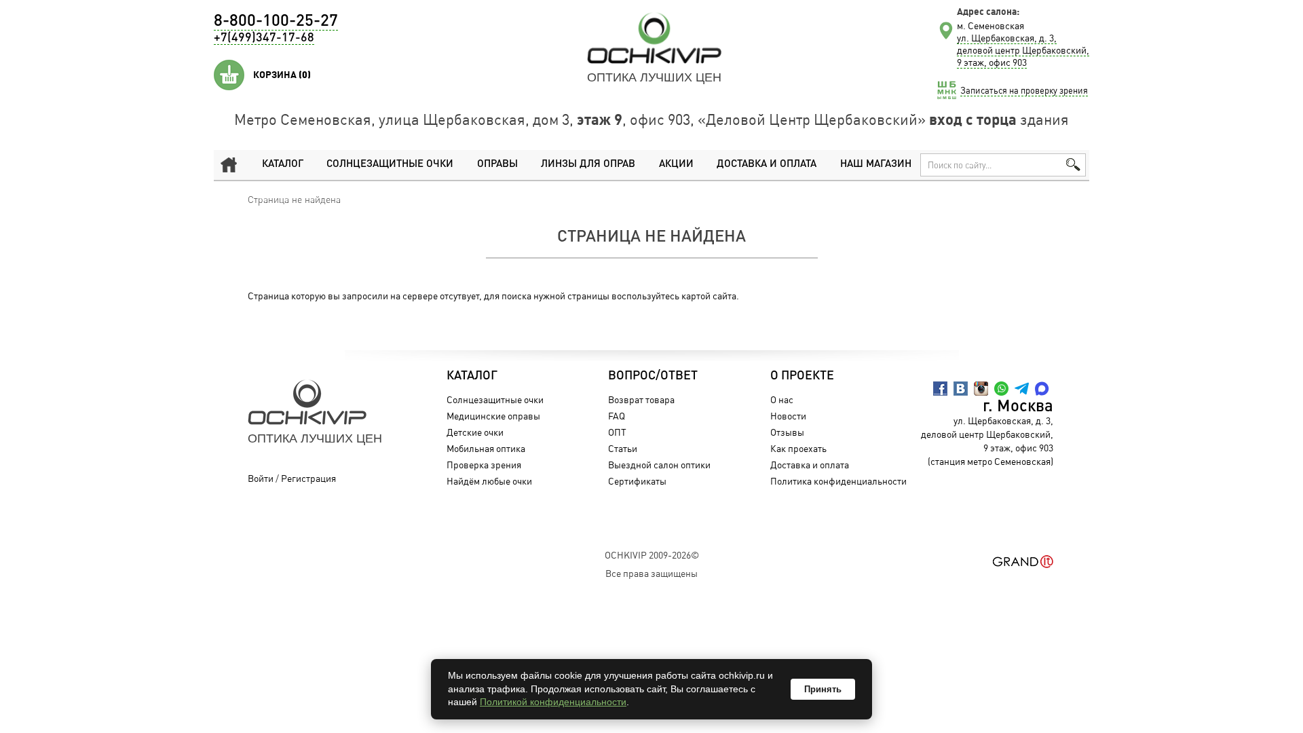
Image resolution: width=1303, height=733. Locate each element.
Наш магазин (875, 164)
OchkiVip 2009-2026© (652, 555)
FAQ (616, 415)
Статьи (622, 448)
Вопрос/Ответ (653, 376)
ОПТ (617, 432)
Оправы (497, 164)
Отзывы (787, 432)
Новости (788, 415)
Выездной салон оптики (659, 464)
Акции (676, 164)
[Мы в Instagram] (981, 388)
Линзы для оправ (588, 164)
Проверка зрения (484, 464)
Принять (823, 689)
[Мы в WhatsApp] (1001, 388)
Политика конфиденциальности (838, 481)
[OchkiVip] (654, 38)
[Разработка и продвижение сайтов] (1023, 561)
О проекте (802, 376)
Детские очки (475, 432)
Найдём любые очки (489, 481)
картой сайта (708, 295)
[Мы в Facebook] (940, 388)
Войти (260, 478)
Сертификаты (637, 481)
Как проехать (798, 448)
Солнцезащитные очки (389, 164)
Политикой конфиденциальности (553, 701)
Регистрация (308, 478)
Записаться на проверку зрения (1024, 90)
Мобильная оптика (486, 448)
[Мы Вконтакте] (960, 388)
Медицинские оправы (493, 415)
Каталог (282, 164)
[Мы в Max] (1042, 388)
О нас (781, 399)
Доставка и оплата (766, 164)
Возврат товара (641, 399)
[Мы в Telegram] (1022, 388)
